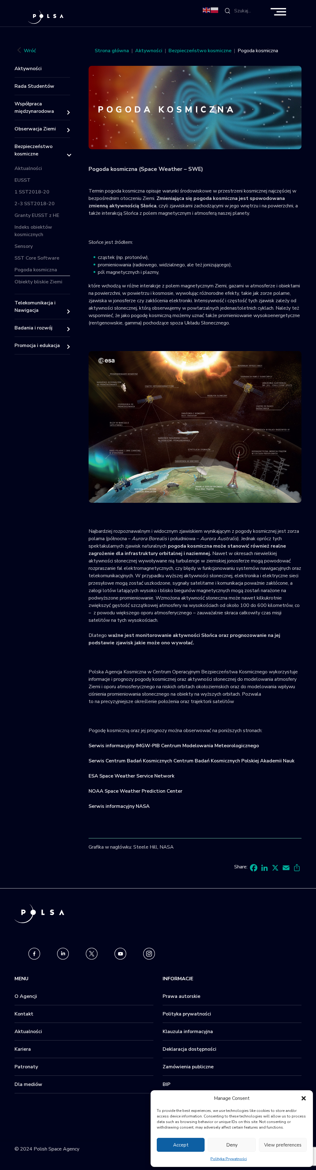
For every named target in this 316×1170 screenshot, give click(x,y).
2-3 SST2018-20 (35, 203)
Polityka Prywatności (228, 1158)
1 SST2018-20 (32, 192)
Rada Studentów (34, 86)
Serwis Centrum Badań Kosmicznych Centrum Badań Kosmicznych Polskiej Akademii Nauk (191, 760)
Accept (181, 1145)
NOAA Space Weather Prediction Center (135, 791)
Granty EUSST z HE (37, 215)
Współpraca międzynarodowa (34, 107)
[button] (304, 1098)
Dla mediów (28, 1084)
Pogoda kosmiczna (36, 269)
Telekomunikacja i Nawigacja (35, 306)
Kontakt (24, 1014)
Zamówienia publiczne (188, 1066)
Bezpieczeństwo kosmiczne (33, 150)
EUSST (23, 180)
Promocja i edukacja (37, 345)
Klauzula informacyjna (188, 1031)
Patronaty (26, 1066)
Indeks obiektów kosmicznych (33, 231)
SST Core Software (37, 258)
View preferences (282, 1145)
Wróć (30, 50)
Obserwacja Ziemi (35, 128)
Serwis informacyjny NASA (119, 806)
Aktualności (28, 168)
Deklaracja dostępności (189, 1049)
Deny (232, 1145)
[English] (207, 9)
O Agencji (26, 996)
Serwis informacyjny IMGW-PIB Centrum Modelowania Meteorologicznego (174, 745)
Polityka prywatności (187, 1014)
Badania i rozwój (33, 327)
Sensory (24, 246)
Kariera (23, 1049)
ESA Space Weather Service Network (131, 776)
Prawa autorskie (181, 996)
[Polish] (215, 9)
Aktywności (28, 68)
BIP (166, 1084)
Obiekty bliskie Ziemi (38, 281)
